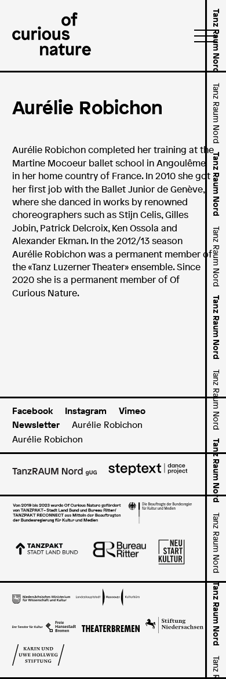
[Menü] (202, 35)
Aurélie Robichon (107, 425)
